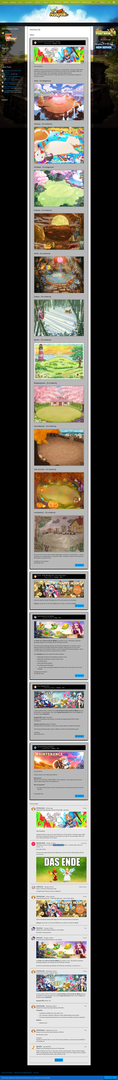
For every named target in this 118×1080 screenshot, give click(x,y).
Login (108, 2)
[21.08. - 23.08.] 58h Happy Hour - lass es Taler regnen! (51, 575)
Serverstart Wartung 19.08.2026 (12, 90)
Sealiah (7, 32)
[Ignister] (33, 1050)
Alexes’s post (42, 845)
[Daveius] (33, 930)
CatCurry (39, 887)
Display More (59, 1059)
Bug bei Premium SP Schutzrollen (55, 1048)
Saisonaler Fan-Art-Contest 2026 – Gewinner (48, 41)
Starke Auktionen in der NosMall (12, 82)
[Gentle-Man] (33, 862)
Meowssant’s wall (51, 888)
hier (64, 787)
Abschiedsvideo (76, 852)
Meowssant (20, 59)
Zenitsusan (7, 74)
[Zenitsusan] (33, 823)
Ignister (39, 1046)
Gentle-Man (40, 843)
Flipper (39, 748)
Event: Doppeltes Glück (10, 86)
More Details (108, 1077)
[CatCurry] (33, 889)
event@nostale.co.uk (48, 556)
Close (114, 1077)
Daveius (6, 84)
